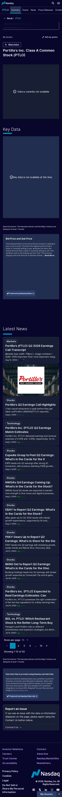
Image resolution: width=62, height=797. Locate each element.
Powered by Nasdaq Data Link (22, 696)
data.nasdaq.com (20, 690)
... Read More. (49, 255)
